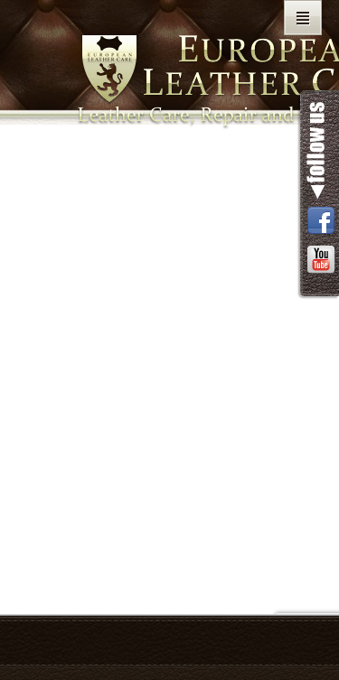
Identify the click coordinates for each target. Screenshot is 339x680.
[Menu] (303, 17)
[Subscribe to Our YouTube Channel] (320, 261)
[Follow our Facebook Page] (320, 222)
